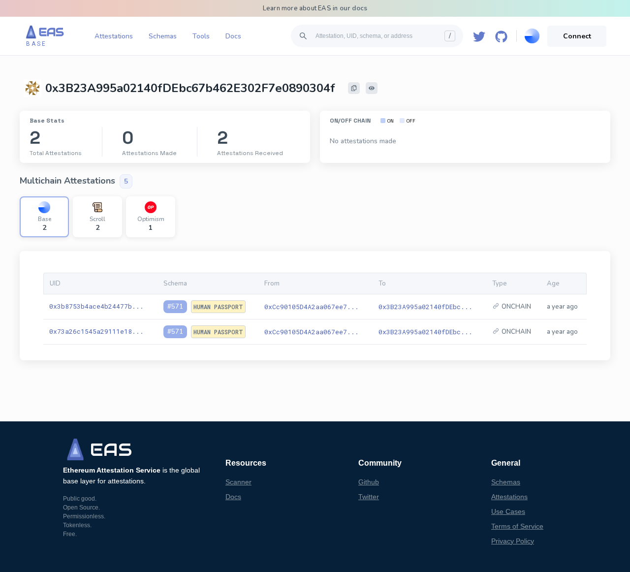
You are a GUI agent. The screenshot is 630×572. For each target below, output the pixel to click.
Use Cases (508, 511)
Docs (233, 36)
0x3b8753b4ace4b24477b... (96, 306)
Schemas (163, 36)
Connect (577, 36)
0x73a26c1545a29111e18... (96, 331)
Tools (201, 36)
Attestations (113, 36)
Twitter (368, 497)
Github (368, 482)
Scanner (238, 482)
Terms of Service (517, 526)
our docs (354, 8)
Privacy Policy (512, 541)
